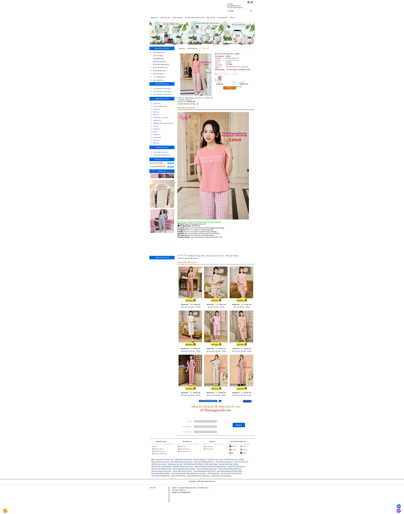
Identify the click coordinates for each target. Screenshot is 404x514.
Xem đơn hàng (208, 446)
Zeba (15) (156, 143)
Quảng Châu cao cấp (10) (160, 117)
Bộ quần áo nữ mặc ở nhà (215, 256)
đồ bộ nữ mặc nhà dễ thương (188, 258)
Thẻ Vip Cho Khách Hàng (160, 453)
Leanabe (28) (157, 137)
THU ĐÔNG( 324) (158, 58)
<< (200, 401)
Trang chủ (181, 48)
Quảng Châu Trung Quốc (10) (161, 155)
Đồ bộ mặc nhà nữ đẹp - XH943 (190, 395)
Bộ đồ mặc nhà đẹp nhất (196, 256)
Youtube (234, 449)
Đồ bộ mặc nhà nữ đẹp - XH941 (241, 395)
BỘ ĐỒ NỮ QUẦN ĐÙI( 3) (161, 64)
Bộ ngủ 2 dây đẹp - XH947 (242, 307)
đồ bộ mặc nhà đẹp (231, 256)
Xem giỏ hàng (231, 7)
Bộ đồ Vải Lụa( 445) (159, 61)
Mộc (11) (156, 115)
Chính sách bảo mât (184, 451)
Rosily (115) (157, 120)
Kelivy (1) (156, 140)
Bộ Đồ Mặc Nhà (192, 48)
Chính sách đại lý (209, 449)
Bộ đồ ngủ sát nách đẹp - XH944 (242, 351)
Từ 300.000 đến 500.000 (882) (162, 91)
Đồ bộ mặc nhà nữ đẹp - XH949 (190, 307)
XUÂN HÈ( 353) (158, 56)
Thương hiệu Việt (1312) (160, 152)
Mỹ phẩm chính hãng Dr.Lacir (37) (163, 123)
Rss (233, 452)
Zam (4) (155, 126)
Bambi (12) (156, 109)
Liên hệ (155, 446)
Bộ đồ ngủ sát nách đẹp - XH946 (190, 351)
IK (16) (155, 132)
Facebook (234, 446)
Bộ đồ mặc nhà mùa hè (162, 202)
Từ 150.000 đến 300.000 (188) (162, 88)
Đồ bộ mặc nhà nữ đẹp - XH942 (216, 395)
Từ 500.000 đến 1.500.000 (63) (162, 94)
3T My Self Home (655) (160, 106)
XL (235, 74)
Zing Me (245, 449)
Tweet (244, 446)
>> (220, 401)
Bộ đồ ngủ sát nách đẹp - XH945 (216, 351)
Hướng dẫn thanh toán (159, 451)
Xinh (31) (156, 112)
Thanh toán (239, 7)
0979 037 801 (196, 226)
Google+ (245, 452)
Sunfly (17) (156, 129)
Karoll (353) (156, 103)
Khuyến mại (182, 446)
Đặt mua (229, 88)
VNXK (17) (156, 134)
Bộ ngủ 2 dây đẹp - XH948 (216, 307)
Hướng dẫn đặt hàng (159, 449)
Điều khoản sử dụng (184, 449)
